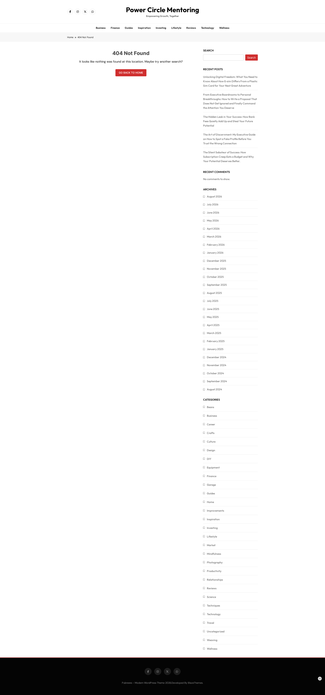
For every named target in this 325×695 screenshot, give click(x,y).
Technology (207, 27)
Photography (215, 562)
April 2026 (213, 228)
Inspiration (144, 27)
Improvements (215, 510)
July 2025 (212, 300)
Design (211, 450)
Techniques (213, 605)
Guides (129, 27)
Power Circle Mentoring (162, 9)
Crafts (210, 433)
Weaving (212, 640)
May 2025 (213, 317)
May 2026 (213, 220)
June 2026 (213, 212)
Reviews (191, 27)
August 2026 (214, 196)
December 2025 (216, 260)
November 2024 (216, 365)
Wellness (224, 27)
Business (101, 27)
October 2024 (215, 373)
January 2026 (215, 252)
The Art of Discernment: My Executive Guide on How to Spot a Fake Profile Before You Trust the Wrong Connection (229, 139)
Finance (115, 27)
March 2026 (214, 236)
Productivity (214, 571)
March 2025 (214, 333)
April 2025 (213, 325)
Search (208, 50)
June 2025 (213, 309)
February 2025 (216, 341)
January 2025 (215, 349)
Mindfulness (214, 553)
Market (211, 545)
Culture (211, 441)
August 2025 (214, 293)
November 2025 (216, 268)
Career (211, 424)
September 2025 (217, 284)
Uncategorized (215, 631)
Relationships (215, 579)
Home (210, 502)
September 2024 (217, 381)
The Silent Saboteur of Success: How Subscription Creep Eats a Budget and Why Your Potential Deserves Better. (228, 157)
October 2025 (215, 276)
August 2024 (214, 389)
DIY (209, 459)
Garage (211, 484)
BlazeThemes (195, 682)
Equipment (213, 467)
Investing (161, 27)
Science (211, 597)
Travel (210, 622)
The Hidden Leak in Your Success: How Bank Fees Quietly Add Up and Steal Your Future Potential (229, 121)
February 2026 (216, 244)
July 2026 (212, 204)
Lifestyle (176, 27)
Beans (210, 407)
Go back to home (131, 72)
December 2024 (216, 357)
